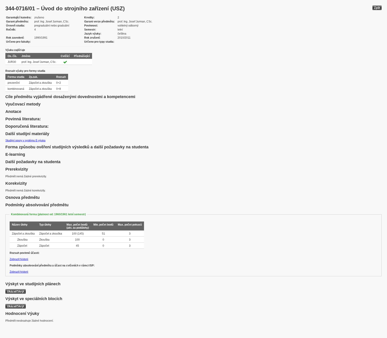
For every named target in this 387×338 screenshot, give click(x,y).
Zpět (377, 7)
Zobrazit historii (19, 259)
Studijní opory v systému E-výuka (25, 140)
